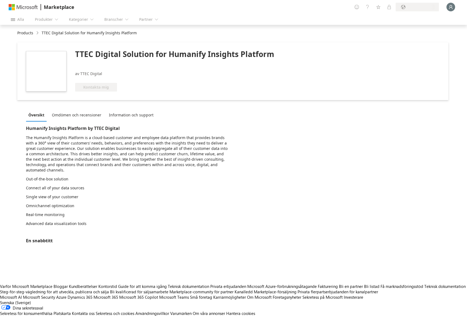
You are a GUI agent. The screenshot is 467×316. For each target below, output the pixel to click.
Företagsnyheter (287, 297)
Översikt (36, 114)
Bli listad (371, 286)
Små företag (201, 297)
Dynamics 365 (80, 297)
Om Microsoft (259, 297)
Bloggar (61, 286)
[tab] (37, 115)
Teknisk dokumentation (188, 286)
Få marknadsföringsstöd (402, 286)
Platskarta (62, 313)
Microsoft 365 (106, 297)
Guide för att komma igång (142, 286)
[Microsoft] (23, 7)
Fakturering (328, 286)
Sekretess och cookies (115, 313)
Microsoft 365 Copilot (138, 297)
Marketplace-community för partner (201, 291)
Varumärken (181, 313)
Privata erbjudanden (228, 286)
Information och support (131, 114)
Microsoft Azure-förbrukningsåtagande (282, 286)
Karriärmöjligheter (229, 297)
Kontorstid (107, 286)
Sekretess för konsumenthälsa (26, 313)
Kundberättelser (83, 286)
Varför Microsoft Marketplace (26, 286)
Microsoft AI (11, 297)
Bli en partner (351, 286)
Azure (61, 297)
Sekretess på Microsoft (322, 297)
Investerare (353, 297)
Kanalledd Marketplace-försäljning (265, 291)
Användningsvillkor (152, 313)
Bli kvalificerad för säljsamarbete (139, 291)
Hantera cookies (240, 313)
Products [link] (25, 32)
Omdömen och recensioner (76, 114)
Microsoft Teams (174, 297)
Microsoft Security (39, 297)
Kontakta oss (83, 313)
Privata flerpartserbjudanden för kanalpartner (338, 291)
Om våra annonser (209, 313)
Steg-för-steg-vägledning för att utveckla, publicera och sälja (54, 291)
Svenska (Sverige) (15, 302)
